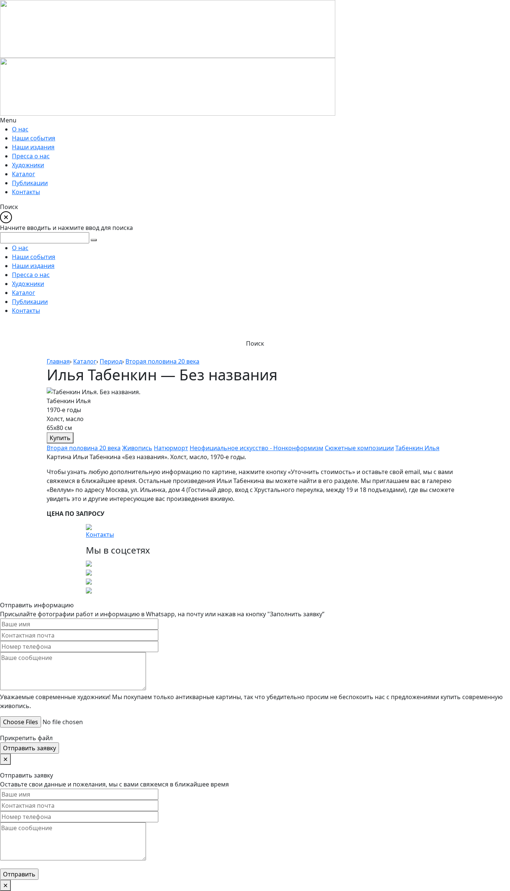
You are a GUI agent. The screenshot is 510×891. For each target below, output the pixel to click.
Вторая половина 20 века (84, 448)
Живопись (137, 448)
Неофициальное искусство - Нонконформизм (256, 448)
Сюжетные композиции (359, 448)
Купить (60, 438)
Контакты (100, 534)
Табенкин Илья (417, 448)
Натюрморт (171, 448)
